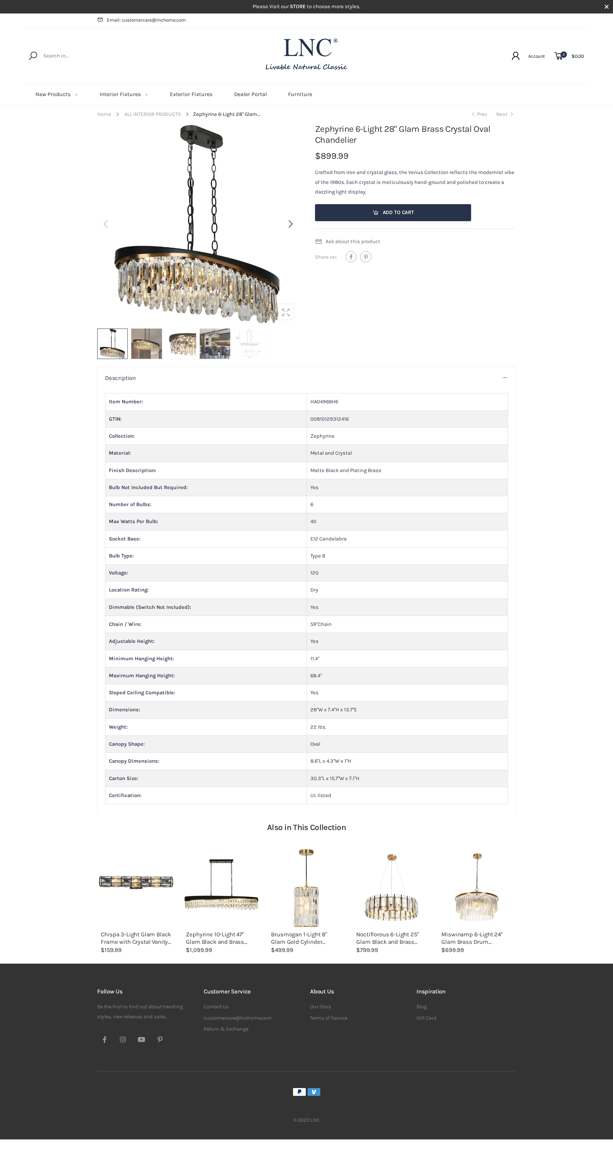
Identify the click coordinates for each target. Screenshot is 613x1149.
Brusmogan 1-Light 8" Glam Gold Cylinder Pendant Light (299, 942)
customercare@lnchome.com (238, 1018)
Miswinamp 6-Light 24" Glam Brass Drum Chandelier (471, 942)
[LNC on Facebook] (104, 1040)
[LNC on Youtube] (141, 1040)
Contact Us (216, 1007)
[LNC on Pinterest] (160, 1040)
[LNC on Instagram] (123, 1040)
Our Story (320, 1007)
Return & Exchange (226, 1029)
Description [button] (120, 378)
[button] (290, 224)
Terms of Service (328, 1018)
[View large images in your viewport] (285, 311)
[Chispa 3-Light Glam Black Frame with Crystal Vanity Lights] (136, 888)
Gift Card (426, 1018)
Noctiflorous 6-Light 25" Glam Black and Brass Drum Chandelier (387, 942)
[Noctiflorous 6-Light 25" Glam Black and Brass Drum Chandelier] (392, 888)
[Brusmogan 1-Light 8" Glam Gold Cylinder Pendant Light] (306, 888)
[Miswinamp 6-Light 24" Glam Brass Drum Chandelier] (477, 888)
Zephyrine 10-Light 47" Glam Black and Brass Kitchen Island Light (215, 942)
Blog (421, 1007)
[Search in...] (34, 56)
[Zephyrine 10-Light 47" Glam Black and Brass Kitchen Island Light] (221, 888)
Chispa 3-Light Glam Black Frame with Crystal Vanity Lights (136, 942)
